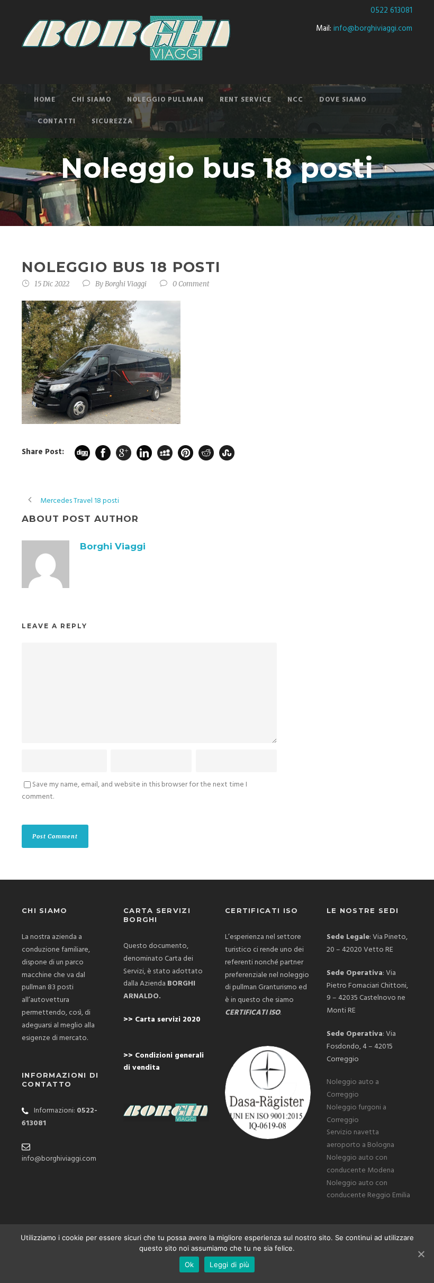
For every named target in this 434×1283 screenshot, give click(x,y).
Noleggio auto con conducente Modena (360, 1164)
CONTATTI (57, 121)
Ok (189, 1264)
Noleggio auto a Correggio (353, 1088)
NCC (295, 99)
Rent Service (246, 99)
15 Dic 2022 (51, 283)
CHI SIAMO (91, 99)
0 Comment (191, 283)
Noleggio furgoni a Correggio (356, 1113)
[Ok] (420, 1254)
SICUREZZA (112, 121)
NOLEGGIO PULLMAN (165, 99)
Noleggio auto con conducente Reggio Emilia (368, 1189)
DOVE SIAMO (342, 99)
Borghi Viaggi (126, 283)
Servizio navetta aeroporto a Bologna (360, 1138)
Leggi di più (229, 1264)
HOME (45, 99)
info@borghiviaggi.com (372, 28)
